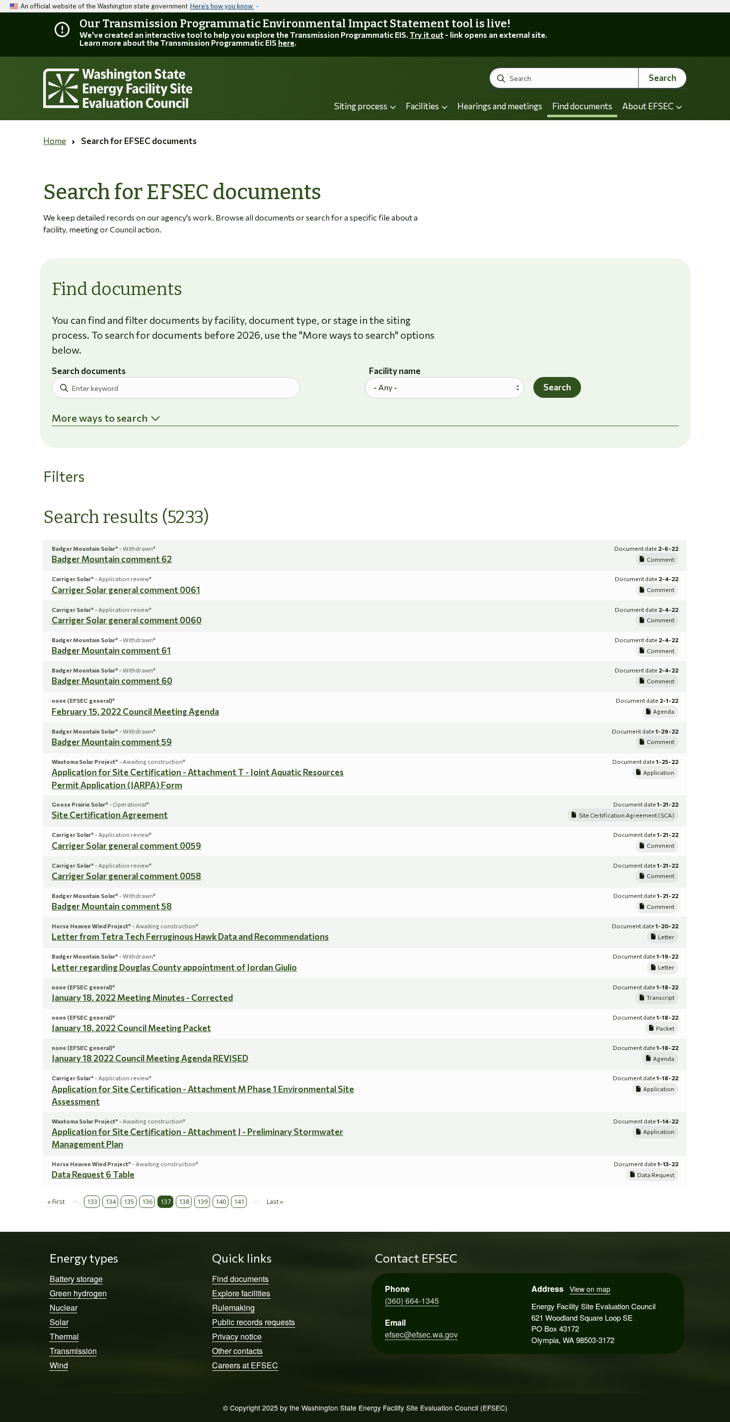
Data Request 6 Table (93, 1174)
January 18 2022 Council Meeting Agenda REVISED (150, 1058)
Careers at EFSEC (245, 1365)
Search (662, 78)
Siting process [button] (361, 106)
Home (54, 141)
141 (239, 1201)
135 (129, 1201)
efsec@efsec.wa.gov (421, 1334)
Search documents (89, 371)
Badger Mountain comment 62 (112, 559)
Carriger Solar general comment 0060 (127, 620)
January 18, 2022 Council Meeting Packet (131, 1028)
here (286, 42)
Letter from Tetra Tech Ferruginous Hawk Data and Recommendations (190, 936)
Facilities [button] (423, 106)
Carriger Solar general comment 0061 (126, 590)
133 (92, 1201)
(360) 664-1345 (412, 1300)
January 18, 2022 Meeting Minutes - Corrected (142, 997)
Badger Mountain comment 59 (112, 742)
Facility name (395, 371)
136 (147, 1201)
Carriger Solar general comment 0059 (126, 845)
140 (221, 1201)
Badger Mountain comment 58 (112, 906)
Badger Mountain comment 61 (111, 650)
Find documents (582, 106)
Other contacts (237, 1350)
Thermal (64, 1336)
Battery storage (76, 1278)
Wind (59, 1365)
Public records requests (253, 1322)
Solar (59, 1322)
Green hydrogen (78, 1293)
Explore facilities (241, 1293)
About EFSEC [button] (648, 106)
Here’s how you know (222, 6)
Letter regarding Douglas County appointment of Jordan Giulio (174, 967)
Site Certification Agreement (110, 815)
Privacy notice (237, 1336)
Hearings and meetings (499, 106)
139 (202, 1201)
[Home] (144, 89)
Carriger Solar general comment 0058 (126, 876)
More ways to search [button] (99, 418)
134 (110, 1201)
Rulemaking (233, 1307)
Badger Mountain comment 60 (112, 680)
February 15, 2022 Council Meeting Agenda (135, 711)
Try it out (426, 34)
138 (184, 1201)
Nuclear (63, 1307)
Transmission (73, 1350)
